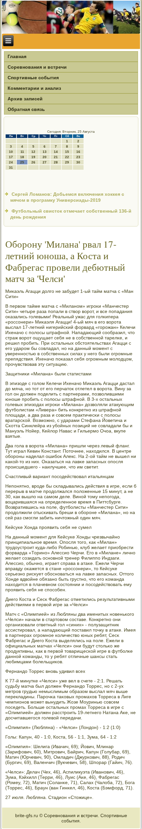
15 (67, 152)
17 (11, 157)
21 (56, 157)
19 (33, 157)
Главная (17, 56)
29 (67, 162)
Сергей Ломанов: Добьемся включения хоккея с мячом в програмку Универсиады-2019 (67, 197)
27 (45, 162)
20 (45, 157)
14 (56, 152)
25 (22, 162)
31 (11, 167)
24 (11, 162)
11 (22, 152)
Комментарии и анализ (34, 88)
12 (33, 152)
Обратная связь (26, 109)
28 (56, 162)
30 (78, 162)
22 (67, 157)
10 (11, 152)
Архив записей (25, 98)
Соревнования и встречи (37, 67)
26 (33, 162)
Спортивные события (33, 77)
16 (78, 152)
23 (78, 157)
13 (45, 152)
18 (22, 157)
